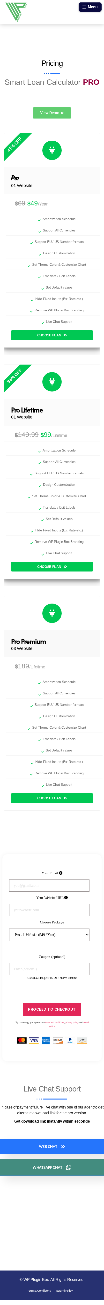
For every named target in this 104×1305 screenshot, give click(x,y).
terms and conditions (54, 1022)
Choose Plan (49, 335)
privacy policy (72, 1022)
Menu (93, 7)
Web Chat (48, 1146)
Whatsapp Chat (47, 1167)
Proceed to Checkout (52, 1009)
